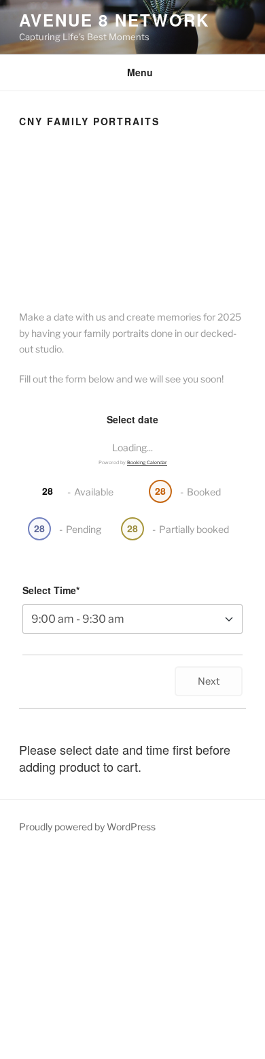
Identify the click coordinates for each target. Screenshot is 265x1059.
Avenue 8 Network (114, 19)
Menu (140, 72)
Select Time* (51, 590)
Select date (132, 419)
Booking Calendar (147, 462)
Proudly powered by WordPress (87, 826)
